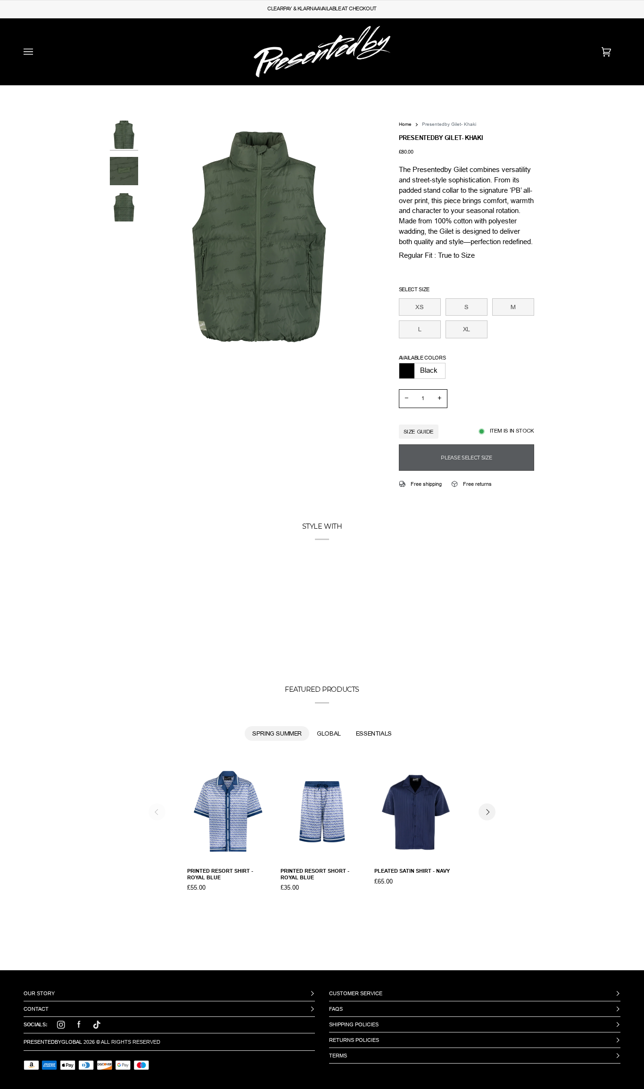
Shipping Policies (354, 1024)
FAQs (336, 1009)
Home (405, 124)
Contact (36, 1009)
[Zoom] (259, 237)
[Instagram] (61, 1025)
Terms (338, 1055)
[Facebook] (78, 1025)
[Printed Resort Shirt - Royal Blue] (228, 811)
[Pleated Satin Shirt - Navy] (416, 811)
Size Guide (419, 431)
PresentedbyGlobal (53, 1042)
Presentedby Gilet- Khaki (449, 124)
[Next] (487, 811)
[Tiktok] (96, 1025)
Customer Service (355, 993)
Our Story (39, 993)
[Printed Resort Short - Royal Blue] (322, 811)
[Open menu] (38, 51)
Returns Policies (354, 1040)
